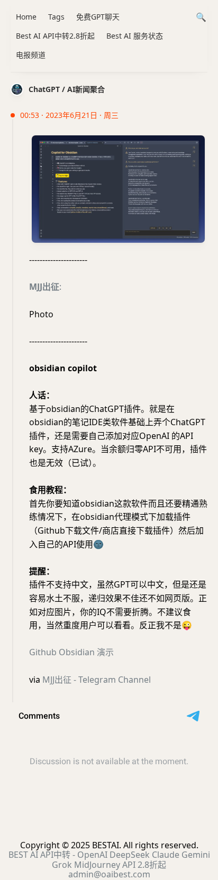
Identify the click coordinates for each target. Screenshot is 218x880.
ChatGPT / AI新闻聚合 (67, 89)
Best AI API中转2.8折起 (55, 36)
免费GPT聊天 (98, 17)
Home (26, 17)
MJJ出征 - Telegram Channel (96, 679)
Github (43, 652)
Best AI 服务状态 (134, 36)
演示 (105, 652)
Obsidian (77, 652)
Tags (56, 17)
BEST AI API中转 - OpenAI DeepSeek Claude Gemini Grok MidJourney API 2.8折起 (109, 859)
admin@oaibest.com (109, 874)
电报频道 (31, 55)
